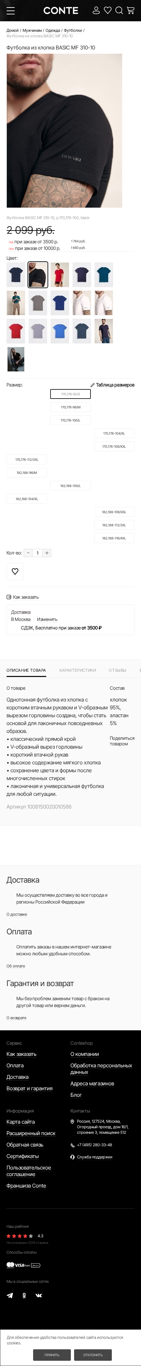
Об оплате (16, 966)
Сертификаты (23, 1156)
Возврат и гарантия (29, 1088)
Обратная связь (25, 1144)
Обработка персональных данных (101, 1068)
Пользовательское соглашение (29, 1170)
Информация (20, 1110)
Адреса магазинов (92, 1083)
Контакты (80, 1110)
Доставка (18, 1077)
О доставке (17, 914)
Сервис (14, 1043)
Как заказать (21, 1054)
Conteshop (81, 1043)
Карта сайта (21, 1121)
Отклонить (93, 1355)
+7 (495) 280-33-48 (94, 1144)
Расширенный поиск (31, 1133)
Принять (52, 1355)
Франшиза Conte (26, 1185)
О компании (84, 1054)
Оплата (15, 1065)
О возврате (16, 1017)
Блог (76, 1095)
